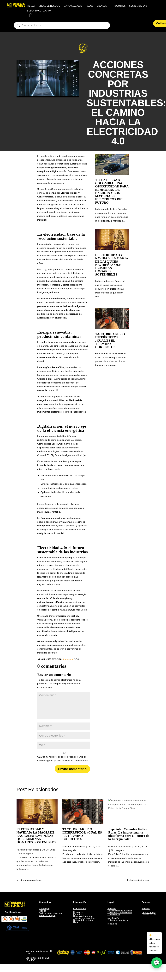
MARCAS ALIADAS (73, 6)
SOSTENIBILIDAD (138, 6)
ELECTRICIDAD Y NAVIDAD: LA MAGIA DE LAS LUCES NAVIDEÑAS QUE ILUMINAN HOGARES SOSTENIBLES (111, 264)
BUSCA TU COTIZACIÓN (39, 11)
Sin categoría (26, 853)
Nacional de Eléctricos (28, 849)
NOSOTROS (120, 6)
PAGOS (89, 6)
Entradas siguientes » (138, 880)
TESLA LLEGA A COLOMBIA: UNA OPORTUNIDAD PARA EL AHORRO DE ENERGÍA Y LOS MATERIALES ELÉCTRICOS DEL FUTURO (111, 191)
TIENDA (31, 6)
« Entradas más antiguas (29, 880)
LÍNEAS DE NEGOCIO (49, 6)
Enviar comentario (72, 769)
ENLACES (102, 6)
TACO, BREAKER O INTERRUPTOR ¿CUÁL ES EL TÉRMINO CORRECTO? (110, 340)
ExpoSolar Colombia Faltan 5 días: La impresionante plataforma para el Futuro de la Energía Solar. (128, 834)
